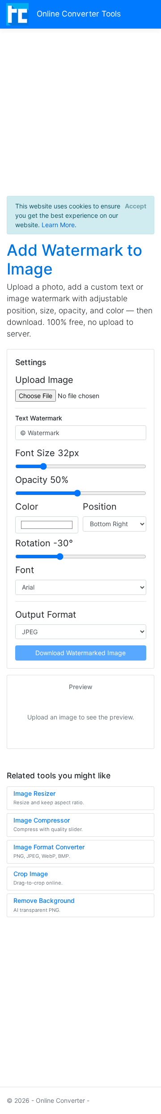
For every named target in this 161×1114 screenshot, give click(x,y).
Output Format (45, 614)
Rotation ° (44, 543)
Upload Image (44, 379)
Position (100, 506)
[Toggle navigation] (144, 14)
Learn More (58, 225)
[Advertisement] (80, 115)
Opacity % (41, 479)
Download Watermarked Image (80, 653)
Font (24, 570)
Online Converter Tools (79, 13)
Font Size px (47, 453)
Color (26, 506)
